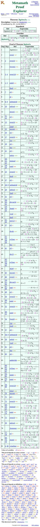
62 (6, 367)
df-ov (30, 507)
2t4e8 (12, 127)
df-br (33, 496)
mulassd (12, 161)
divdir (12, 231)
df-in (33, 493)
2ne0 (11, 193)
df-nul (16, 495)
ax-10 (13, 467)
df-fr (14, 500)
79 (6, 442)
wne (24, 454)
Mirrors (2, 13)
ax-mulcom (5, 474)
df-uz (9, 519)
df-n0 (32, 517)
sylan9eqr (13, 446)
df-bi (24, 484)
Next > (37, 3)
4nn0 (11, 176)
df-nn (16, 516)
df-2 (23, 516)
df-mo (16, 488)
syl (11, 117)
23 (6, 163)
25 (6, 172)
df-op (13, 496)
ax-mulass (25, 474)
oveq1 (12, 55)
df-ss (3, 495)
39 (6, 242)
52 (6, 306)
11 (6, 116)
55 (6, 378)
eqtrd (11, 166)
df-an (30, 484)
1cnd (11, 214)
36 (6, 222)
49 (6, 292)
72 (6, 401)
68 (6, 387)
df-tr (18, 498)
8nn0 (11, 88)
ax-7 (30, 466)
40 (6, 312)
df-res (30, 502)
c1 (10, 458)
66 (6, 376)
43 (6, 265)
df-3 (29, 516)
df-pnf (31, 512)
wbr (6, 456)
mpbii (12, 375)
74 (6, 413)
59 (6, 339)
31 (6, 197)
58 (6, 335)
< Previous (34, 2)
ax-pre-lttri (30, 478)
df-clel (9, 489)
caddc (18, 458)
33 (6, 210)
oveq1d (12, 61)
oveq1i (12, 277)
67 (6, 380)
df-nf (3, 488)
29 (6, 190)
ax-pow (18, 469)
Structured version (33, 13)
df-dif (21, 493)
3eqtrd (12, 208)
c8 (3, 461)
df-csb (14, 493)
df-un (27, 493)
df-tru (21, 486)
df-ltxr (16, 514)
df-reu (22, 491)
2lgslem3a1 (23, 22)
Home (7, 13)
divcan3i (13, 282)
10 (6, 106)
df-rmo (15, 491)
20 (6, 159)
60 (6, 365)
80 (8, 446)
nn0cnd (12, 106)
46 (6, 277)
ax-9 (7, 467)
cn (19, 459)
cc (32, 456)
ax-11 (20, 467)
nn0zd (12, 339)
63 (6, 354)
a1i (11, 92)
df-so (7, 500)
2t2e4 (12, 391)
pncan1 (12, 112)
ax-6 (24, 466)
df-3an (14, 486)
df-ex (34, 486)
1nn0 (11, 343)
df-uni (20, 496)
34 (6, 385)
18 (6, 165)
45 (6, 273)
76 (6, 440)
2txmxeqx (13, 428)
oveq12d (13, 74)
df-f (28, 505)
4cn (11, 148)
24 (6, 167)
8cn (11, 245)
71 (6, 397)
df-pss (9, 495)
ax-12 (26, 467)
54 (6, 319)
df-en (31, 510)
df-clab (29, 488)
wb (34, 452)
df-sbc (7, 493)
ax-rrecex (12, 478)
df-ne (22, 489)
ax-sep (4, 469)
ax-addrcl (11, 473)
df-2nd (25, 509)
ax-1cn (22, 471)
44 (6, 300)
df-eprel (31, 498)
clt (34, 458)
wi (28, 452)
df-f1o (10, 507)
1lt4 (11, 323)
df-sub (30, 514)
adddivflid (13, 360)
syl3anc (12, 239)
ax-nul (11, 469)
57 (6, 330)
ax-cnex (4, 471)
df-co (10, 502)
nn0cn (12, 155)
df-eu (22, 488)
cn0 (10, 461)
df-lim (30, 503)
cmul (26, 458)
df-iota (9, 505)
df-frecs (32, 509)
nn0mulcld (13, 102)
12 (6, 118)
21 (6, 151)
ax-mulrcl (30, 473)
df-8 (26, 517)
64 (6, 369)
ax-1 (28, 464)
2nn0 (11, 326)
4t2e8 (12, 269)
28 (6, 185)
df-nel (29, 489)
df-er (25, 510)
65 (6, 371)
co (27, 456)
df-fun (16, 505)
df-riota (23, 507)
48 (6, 289)
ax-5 (18, 466)
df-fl (23, 519)
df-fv (16, 507)
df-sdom (9, 512)
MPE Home (14, 13)
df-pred (9, 503)
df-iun (27, 496)
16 (6, 133)
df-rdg (19, 510)
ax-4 (12, 466)
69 (6, 438)
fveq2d (12, 319)
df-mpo (10, 509)
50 (6, 297)
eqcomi (12, 129)
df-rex (8, 491)
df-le (23, 514)
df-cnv (4, 502)
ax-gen (6, 466)
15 (6, 129)
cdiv (12, 459)
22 (6, 161)
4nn (11, 350)
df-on (23, 503)
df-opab (4, 498)
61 (6, 347)
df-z (3, 519)
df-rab (29, 491)
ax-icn (29, 471)
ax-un (32, 469)
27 (6, 180)
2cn (11, 140)
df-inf (24, 512)
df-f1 (33, 505)
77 (6, 433)
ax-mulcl (20, 473)
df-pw (29, 495)
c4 (31, 459)
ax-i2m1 (10, 476)
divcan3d (13, 202)
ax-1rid (27, 476)
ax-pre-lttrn (5, 480)
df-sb (9, 488)
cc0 (4, 458)
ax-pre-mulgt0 (28, 480)
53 (6, 314)
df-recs (12, 510)
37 (6, 225)
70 (6, 393)
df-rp (16, 519)
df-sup (17, 512)
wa (2, 454)
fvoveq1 (12, 67)
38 (6, 240)
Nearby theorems (34, 4)
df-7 (20, 517)
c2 (25, 459)
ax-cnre (21, 478)
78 (6, 435)
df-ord (16, 503)
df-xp (26, 500)
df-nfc (16, 489)
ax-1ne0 (19, 476)
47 (6, 287)
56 (6, 374)
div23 (12, 254)
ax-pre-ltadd (16, 480)
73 (6, 411)
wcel (17, 454)
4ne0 (11, 217)
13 (6, 122)
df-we (20, 500)
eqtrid (12, 83)
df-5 (7, 517)
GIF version (36, 16)
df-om (17, 509)
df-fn (22, 505)
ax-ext (33, 467)
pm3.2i (12, 221)
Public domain (24, 525)
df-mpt (12, 498)
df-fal (27, 486)
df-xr (9, 514)
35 (6, 238)
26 (6, 208)
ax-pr (25, 469)
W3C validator (35, 525)
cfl (23, 461)
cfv (12, 456)
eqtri (11, 288)
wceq (9, 454)
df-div (9, 516)
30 (6, 200)
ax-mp (23, 464)
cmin (4, 459)
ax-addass (15, 474)
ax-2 (32, 464)
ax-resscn (13, 471)
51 (6, 302)
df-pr (7, 496)
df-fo (3, 507)
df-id (24, 498)
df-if (23, 495)
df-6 (13, 517)
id (10, 97)
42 (6, 259)
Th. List (21, 13)
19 (6, 144)
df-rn (23, 502)
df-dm (17, 502)
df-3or (7, 486)
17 (6, 137)
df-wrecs (4, 510)
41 (6, 248)
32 (6, 204)
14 (6, 206)
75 (6, 418)
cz (17, 461)
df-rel (33, 500)
